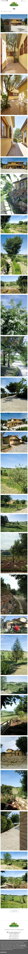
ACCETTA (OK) (3, 952)
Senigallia (3, 0)
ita (21, 1)
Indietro (14, 911)
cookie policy (23, 945)
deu (25, 1)
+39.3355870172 (14, 938)
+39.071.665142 (15, 936)
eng (23, 1)
